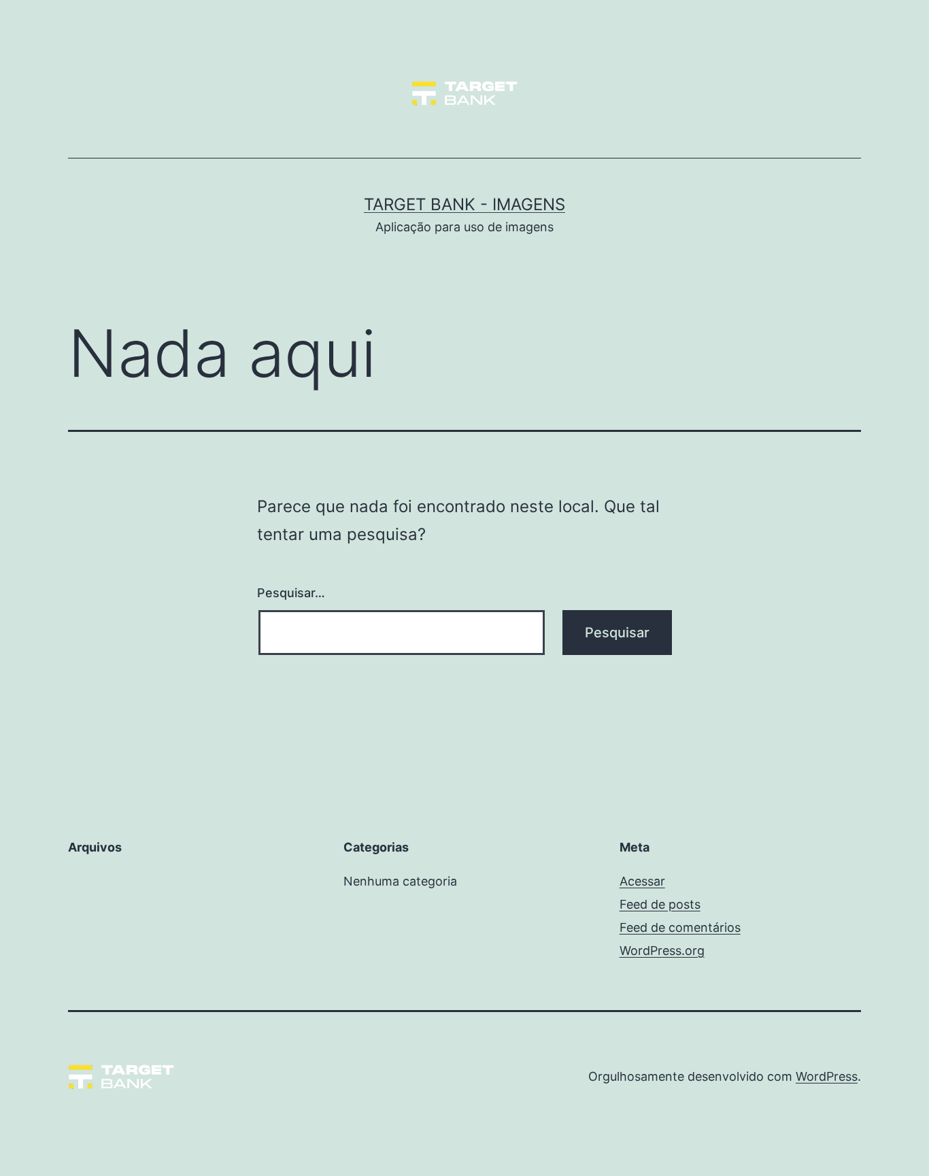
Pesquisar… (291, 593)
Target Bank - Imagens (464, 204)
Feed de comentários (680, 927)
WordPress (827, 1076)
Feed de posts (660, 904)
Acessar (642, 881)
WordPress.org (662, 950)
